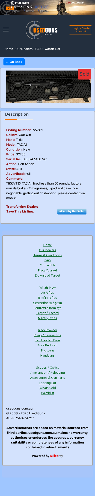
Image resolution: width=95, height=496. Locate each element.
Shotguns (47, 350)
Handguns (47, 355)
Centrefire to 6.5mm (47, 303)
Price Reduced (47, 345)
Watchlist (47, 393)
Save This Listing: (20, 211)
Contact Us (47, 265)
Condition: (14, 149)
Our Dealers (24, 49)
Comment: (14, 179)
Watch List (52, 49)
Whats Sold (47, 388)
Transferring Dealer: (22, 207)
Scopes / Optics (47, 368)
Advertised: (15, 174)
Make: (10, 140)
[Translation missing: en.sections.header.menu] (9, 30)
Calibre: (12, 135)
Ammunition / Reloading (47, 373)
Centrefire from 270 (47, 308)
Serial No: (13, 159)
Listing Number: (19, 130)
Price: (10, 154)
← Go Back (14, 62)
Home (8, 49)
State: (11, 169)
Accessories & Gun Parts (47, 378)
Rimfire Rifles (47, 298)
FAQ (48, 260)
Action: (12, 164)
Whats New (47, 288)
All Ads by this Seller (72, 211)
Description (17, 114)
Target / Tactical (47, 313)
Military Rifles (47, 318)
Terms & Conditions (47, 255)
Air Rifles (47, 293)
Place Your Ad (47, 270)
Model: (11, 145)
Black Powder (47, 330)
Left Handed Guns (47, 340)
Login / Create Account (81, 30)
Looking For (47, 383)
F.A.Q (38, 49)
